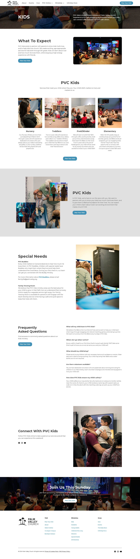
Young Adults (75, 528)
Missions (74, 534)
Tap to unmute (97, 50)
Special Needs (75, 537)
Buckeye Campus (50, 534)
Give (38, 3)
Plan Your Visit (126, 3)
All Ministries (75, 540)
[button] (47, 3)
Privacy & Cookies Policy (52, 551)
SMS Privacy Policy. (64, 551)
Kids (72, 522)
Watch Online (49, 528)
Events (31, 3)
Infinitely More (72, 3)
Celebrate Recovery (77, 531)
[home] (13, 3)
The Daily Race (102, 528)
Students (74, 525)
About (24, 3)
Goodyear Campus (50, 531)
